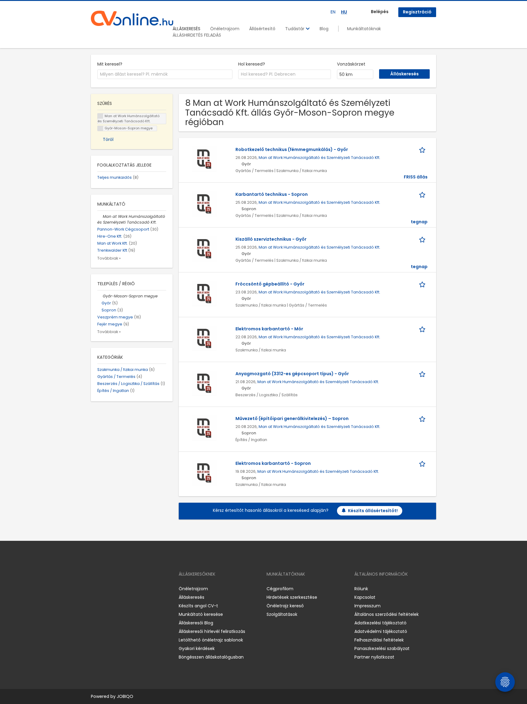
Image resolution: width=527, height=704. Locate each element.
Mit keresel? (109, 64)
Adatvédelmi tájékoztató (380, 631)
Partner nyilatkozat (374, 657)
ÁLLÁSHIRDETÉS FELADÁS (197, 35)
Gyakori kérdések (197, 648)
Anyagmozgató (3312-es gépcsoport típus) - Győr (292, 374)
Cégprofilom (280, 589)
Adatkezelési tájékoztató (380, 623)
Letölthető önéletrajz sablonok (211, 640)
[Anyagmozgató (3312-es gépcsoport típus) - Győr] (204, 383)
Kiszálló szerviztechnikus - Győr (271, 239)
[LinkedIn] (115, 588)
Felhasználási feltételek (379, 640)
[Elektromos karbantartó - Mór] (204, 338)
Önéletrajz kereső (285, 606)
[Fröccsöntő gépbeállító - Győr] (204, 293)
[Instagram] (105, 588)
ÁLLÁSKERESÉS (186, 29)
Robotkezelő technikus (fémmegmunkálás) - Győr (291, 149)
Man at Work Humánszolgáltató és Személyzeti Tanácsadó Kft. (319, 157)
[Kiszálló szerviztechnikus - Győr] (204, 248)
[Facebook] (95, 588)
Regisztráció (417, 12)
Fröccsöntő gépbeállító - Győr (269, 284)
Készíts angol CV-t (198, 606)
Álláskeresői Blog (196, 623)
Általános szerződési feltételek (386, 614)
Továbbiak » (109, 258)
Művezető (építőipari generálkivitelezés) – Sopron (292, 418)
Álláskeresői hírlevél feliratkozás (212, 631)
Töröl (108, 139)
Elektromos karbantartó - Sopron (273, 463)
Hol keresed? (251, 64)
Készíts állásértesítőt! (373, 511)
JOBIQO (125, 696)
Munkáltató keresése (201, 614)
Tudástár (295, 29)
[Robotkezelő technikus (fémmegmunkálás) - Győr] (204, 159)
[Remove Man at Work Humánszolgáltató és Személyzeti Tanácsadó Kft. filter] (100, 216)
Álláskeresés (191, 597)
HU (344, 12)
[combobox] (164, 74)
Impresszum (367, 606)
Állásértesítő (262, 29)
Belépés (380, 12)
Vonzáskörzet (351, 64)
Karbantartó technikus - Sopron (271, 194)
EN (333, 12)
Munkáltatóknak (364, 29)
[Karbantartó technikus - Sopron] (204, 203)
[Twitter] (124, 588)
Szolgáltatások (282, 614)
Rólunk (361, 589)
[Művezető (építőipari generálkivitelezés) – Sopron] (204, 428)
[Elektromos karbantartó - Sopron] (204, 472)
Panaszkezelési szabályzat (382, 648)
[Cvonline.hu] (132, 18)
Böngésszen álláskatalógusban (211, 657)
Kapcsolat (364, 597)
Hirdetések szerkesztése (292, 597)
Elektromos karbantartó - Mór (269, 329)
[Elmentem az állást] (423, 149)
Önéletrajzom (224, 29)
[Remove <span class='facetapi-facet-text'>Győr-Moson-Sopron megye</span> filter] (100, 128)
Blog (324, 29)
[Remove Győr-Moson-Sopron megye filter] (100, 296)
